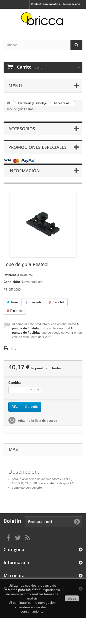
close (71, 598)
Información (24, 170)
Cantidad (15, 382)
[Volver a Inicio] (8, 103)
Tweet (14, 302)
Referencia (11, 275)
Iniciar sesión (71, 4)
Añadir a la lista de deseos (37, 420)
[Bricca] (43, 20)
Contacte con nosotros (45, 4)
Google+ (58, 302)
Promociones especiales (37, 147)
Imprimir (17, 348)
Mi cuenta (14, 575)
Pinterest (16, 311)
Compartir (34, 302)
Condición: (12, 282)
